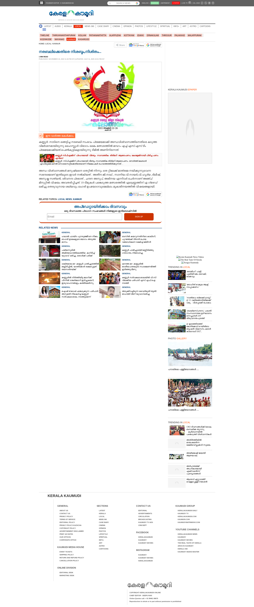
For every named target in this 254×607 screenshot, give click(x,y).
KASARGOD (83, 39)
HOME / (42, 44)
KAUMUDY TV (183, 513)
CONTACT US (65, 513)
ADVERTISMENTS (145, 513)
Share (122, 45)
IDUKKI (140, 35)
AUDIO (58, 26)
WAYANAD (59, 39)
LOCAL (78, 26)
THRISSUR (167, 35)
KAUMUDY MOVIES (145, 543)
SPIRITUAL (165, 26)
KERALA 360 (183, 549)
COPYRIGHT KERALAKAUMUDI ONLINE (145, 592)
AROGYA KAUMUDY (185, 546)
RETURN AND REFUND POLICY (72, 558)
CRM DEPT (142, 525)
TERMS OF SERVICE (67, 519)
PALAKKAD (180, 35)
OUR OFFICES (65, 537)
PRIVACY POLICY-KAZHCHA (70, 525)
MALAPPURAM (194, 35)
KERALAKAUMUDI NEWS (187, 534)
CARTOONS (205, 26)
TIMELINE (44, 35)
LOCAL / (49, 44)
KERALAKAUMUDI (145, 537)
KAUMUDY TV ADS (145, 522)
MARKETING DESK (67, 575)
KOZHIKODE (46, 39)
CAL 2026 (196, 3)
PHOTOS (139, 26)
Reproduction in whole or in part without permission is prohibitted (155, 601)
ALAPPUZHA (115, 35)
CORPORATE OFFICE (68, 540)
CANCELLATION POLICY (69, 560)
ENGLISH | (146, 3)
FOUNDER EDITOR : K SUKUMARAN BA (60, 3)
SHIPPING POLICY (67, 555)
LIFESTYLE (151, 26)
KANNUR (71, 39)
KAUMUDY (142, 540)
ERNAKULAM (153, 35)
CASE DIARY (103, 26)
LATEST (47, 26)
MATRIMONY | (166, 3)
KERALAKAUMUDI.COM (187, 516)
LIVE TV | (187, 3)
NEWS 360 (89, 26)
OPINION (127, 26)
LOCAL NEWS (65, 199)
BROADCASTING (145, 519)
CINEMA (116, 26)
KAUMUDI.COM (184, 519)
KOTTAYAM (129, 35)
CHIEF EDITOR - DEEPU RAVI (140, 595)
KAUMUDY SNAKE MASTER (188, 552)
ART (184, 26)
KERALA (68, 26)
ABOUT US (64, 510)
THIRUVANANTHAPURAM (63, 35)
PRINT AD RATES (66, 534)
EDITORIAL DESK (66, 572)
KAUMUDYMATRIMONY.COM (189, 522)
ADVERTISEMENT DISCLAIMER (72, 531)
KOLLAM (82, 35)
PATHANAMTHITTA (97, 35)
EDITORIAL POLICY (67, 522)
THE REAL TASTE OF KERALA (189, 543)
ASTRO (193, 26)
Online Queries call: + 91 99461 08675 (143, 598)
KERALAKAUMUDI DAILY (187, 510)
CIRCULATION (143, 516)
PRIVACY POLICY (66, 516)
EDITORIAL (142, 510)
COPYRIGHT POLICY (68, 528)
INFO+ (176, 26)
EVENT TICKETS (66, 552)
